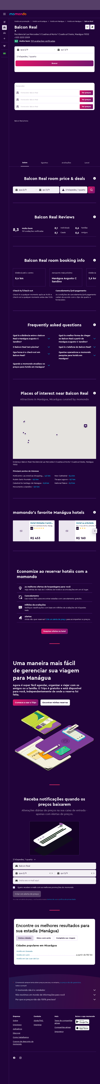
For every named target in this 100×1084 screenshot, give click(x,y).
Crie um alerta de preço (56, 619)
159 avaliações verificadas (43, 41)
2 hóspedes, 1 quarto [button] (26, 57)
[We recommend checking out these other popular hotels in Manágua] (94, 512)
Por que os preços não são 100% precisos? (35, 999)
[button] (4, 14)
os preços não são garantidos (70, 982)
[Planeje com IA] (4, 38)
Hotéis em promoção (21, 21)
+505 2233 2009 (22, 37)
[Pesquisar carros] (4, 33)
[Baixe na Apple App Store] (82, 1028)
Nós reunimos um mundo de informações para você (40, 995)
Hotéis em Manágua (57, 21)
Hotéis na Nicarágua (40, 21)
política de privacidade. (67, 899)
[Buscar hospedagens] (4, 27)
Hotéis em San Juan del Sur (28, 959)
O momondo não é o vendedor (30, 990)
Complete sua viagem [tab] (65, 938)
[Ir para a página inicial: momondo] (17, 14)
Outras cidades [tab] (24, 938)
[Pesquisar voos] (4, 22)
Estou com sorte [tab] (44, 938)
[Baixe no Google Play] (82, 1021)
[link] (54, 631)
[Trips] (4, 46)
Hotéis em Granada (24, 951)
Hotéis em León (23, 955)
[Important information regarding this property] (94, 260)
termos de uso (52, 899)
